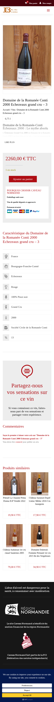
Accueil (6, 110)
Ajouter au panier (23, 179)
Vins (13, 110)
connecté (19, 442)
